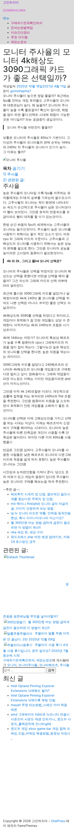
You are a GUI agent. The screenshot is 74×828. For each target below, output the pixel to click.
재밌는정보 (19, 42)
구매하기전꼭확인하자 (26, 23)
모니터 (12, 665)
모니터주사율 (27, 665)
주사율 (64, 665)
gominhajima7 (20, 91)
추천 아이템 (19, 37)
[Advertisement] (37, 781)
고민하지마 (11, 2)
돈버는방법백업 (22, 28)
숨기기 (18, 168)
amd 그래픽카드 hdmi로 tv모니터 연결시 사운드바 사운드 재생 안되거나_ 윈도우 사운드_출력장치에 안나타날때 (41, 719)
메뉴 (6, 18)
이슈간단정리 (20, 32)
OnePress (58, 821)
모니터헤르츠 (48, 665)
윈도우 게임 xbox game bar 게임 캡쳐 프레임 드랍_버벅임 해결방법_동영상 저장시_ (40, 733)
